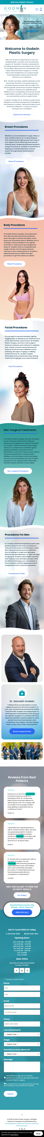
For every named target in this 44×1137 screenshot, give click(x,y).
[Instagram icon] (24, 1129)
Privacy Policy (22, 1126)
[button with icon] (16, 970)
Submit (10, 1094)
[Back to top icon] (22, 1114)
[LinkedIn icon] (22, 1129)
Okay (38, 1133)
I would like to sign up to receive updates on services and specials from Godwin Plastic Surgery (22, 1078)
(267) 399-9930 (14, 934)
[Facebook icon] (20, 1129)
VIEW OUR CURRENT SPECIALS (22, 2)
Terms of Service (32, 1124)
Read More (14, 1135)
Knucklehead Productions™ (15, 1124)
